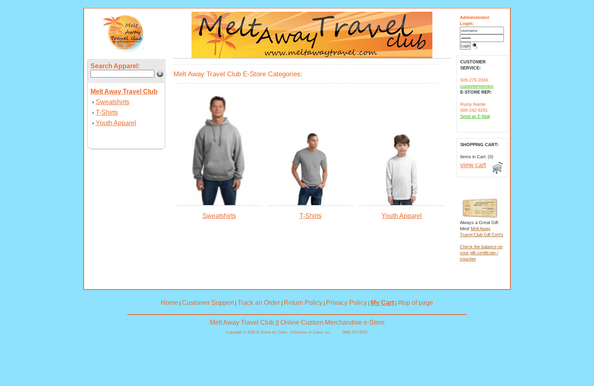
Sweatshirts (112, 102)
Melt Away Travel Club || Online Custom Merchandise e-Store (297, 322)
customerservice (476, 86)
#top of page (415, 302)
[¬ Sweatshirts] (219, 203)
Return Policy (303, 302)
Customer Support (208, 302)
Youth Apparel (116, 123)
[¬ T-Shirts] (310, 203)
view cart (473, 165)
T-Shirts (107, 112)
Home (169, 302)
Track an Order (259, 302)
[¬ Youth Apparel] (401, 203)
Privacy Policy (346, 302)
